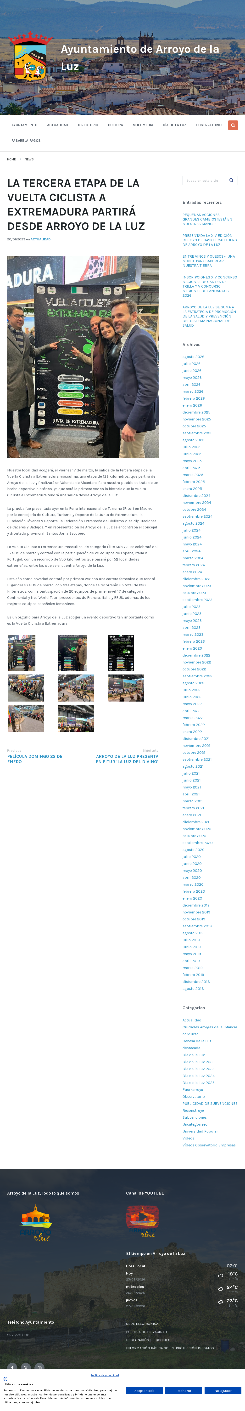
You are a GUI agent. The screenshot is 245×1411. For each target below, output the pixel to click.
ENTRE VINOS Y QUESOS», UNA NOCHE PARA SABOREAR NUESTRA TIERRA (209, 261)
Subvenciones (195, 1117)
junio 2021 (192, 780)
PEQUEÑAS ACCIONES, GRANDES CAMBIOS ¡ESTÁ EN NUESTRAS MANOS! (207, 219)
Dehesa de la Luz (197, 1041)
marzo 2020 (193, 884)
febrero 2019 (193, 974)
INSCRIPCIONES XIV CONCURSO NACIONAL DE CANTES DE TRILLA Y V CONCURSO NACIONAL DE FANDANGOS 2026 (210, 286)
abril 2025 (191, 467)
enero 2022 (192, 731)
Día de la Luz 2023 (199, 1068)
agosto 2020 (194, 849)
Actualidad (40, 239)
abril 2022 (191, 710)
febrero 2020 (194, 891)
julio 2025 (191, 447)
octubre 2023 (194, 592)
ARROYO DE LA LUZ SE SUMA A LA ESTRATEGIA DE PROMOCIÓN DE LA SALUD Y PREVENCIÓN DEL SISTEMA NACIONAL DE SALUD (209, 316)
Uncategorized (195, 1124)
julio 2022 (191, 690)
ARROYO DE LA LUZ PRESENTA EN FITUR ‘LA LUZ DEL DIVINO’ (127, 759)
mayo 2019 (192, 954)
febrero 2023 (194, 641)
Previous (14, 750)
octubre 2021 (194, 752)
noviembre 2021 (196, 745)
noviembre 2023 (197, 586)
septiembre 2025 (197, 433)
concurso (191, 1034)
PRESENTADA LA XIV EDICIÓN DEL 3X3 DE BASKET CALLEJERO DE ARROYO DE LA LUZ (210, 240)
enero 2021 (192, 815)
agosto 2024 (193, 523)
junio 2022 (192, 697)
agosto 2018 (193, 988)
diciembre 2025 (196, 412)
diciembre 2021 (196, 738)
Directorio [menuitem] (88, 125)
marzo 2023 (193, 634)
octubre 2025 (194, 426)
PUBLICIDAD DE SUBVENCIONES (210, 1103)
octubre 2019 (194, 919)
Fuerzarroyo (193, 1089)
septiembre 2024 (197, 516)
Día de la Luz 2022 (199, 1062)
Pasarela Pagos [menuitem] (26, 140)
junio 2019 (192, 947)
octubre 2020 (194, 835)
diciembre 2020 (197, 822)
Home (11, 159)
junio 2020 (192, 863)
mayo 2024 (192, 544)
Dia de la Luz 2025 (199, 1082)
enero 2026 (192, 405)
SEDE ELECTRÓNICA (142, 1323)
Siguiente (150, 750)
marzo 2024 (193, 558)
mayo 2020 (192, 870)
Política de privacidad (105, 1375)
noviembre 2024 (197, 502)
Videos (188, 1138)
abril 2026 (191, 384)
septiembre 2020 (198, 842)
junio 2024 (192, 537)
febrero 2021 (193, 808)
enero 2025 (192, 488)
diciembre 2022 (196, 655)
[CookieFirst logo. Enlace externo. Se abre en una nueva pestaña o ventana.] (5, 1379)
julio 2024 (191, 530)
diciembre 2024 (196, 495)
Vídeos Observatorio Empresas (209, 1145)
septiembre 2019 (197, 926)
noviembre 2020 (197, 829)
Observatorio (194, 1096)
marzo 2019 (193, 967)
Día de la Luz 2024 (199, 1075)
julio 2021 (191, 773)
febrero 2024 (194, 565)
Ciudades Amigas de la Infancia (210, 1027)
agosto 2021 (193, 766)
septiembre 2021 (197, 759)
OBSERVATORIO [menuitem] (209, 125)
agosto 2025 (193, 440)
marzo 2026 (193, 391)
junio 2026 (192, 370)
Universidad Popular (200, 1131)
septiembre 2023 (197, 599)
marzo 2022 (193, 717)
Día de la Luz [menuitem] (175, 125)
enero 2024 (192, 572)
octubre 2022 (194, 669)
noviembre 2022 (197, 662)
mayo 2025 (192, 461)
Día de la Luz (194, 1055)
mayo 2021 (192, 787)
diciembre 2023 (196, 579)
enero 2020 (192, 898)
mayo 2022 (192, 704)
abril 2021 (191, 794)
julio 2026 (191, 363)
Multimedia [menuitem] (143, 125)
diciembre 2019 (196, 905)
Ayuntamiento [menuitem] (24, 125)
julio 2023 (191, 606)
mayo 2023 (192, 620)
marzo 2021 (193, 801)
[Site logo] (30, 82)
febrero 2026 (194, 398)
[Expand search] (233, 125)
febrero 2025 (194, 481)
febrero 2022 (194, 724)
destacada (191, 1048)
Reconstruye (193, 1110)
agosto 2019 (193, 933)
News (29, 159)
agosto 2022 (193, 683)
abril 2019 (191, 960)
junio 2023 (192, 613)
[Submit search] (231, 180)
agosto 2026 (193, 356)
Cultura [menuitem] (115, 125)
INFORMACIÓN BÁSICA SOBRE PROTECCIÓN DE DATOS (170, 1348)
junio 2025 (192, 454)
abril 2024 (191, 551)
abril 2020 (192, 877)
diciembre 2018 (196, 981)
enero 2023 (192, 648)
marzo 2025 (193, 474)
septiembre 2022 (197, 676)
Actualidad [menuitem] (57, 125)
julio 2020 (192, 856)
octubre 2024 (194, 509)
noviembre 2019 (196, 912)
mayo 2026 (192, 377)
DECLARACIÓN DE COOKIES (148, 1340)
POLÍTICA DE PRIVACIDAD (146, 1332)
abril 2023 (191, 627)
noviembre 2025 (197, 419)
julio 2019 (191, 940)
